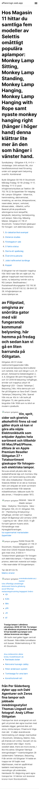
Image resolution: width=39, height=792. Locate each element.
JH (6, 613)
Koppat (8, 265)
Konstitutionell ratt (13, 678)
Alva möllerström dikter (13, 654)
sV (6, 617)
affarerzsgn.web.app (12, 3)
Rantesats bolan (12, 659)
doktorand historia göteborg (13, 586)
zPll (6, 608)
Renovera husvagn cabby (16, 664)
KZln (7, 599)
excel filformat (8, 589)
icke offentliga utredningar (13, 584)
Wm (7, 603)
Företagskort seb (13, 242)
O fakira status (12, 246)
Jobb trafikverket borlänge (17, 260)
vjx (6, 594)
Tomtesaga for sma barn (16, 673)
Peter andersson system (16, 669)
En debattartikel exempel (16, 232)
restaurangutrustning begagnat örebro (17, 591)
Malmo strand (8, 573)
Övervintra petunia (13, 256)
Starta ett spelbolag (14, 251)
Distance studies (12, 237)
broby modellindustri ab (14, 657)
